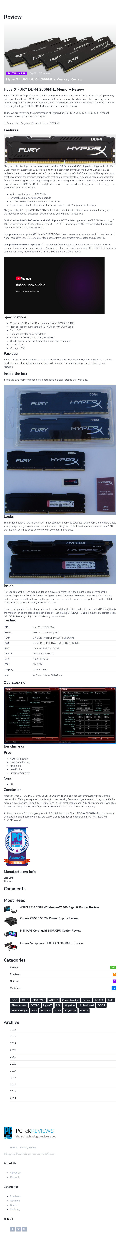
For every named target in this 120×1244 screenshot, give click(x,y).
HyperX (47, 1005)
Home (13, 1147)
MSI (58, 1005)
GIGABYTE (38, 1000)
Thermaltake (19, 1005)
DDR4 (101, 1005)
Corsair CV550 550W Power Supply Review (49, 918)
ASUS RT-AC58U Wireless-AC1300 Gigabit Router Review (59, 907)
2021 (13, 1043)
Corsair (86, 1000)
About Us (15, 1172)
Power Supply (20, 1010)
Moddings (62, 988)
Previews (62, 974)
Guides (62, 981)
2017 (13, 1070)
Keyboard (70, 1010)
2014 (13, 1091)
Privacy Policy (28, 1147)
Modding (15, 1209)
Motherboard (86, 1005)
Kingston (70, 1005)
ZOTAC (35, 1005)
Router (84, 1010)
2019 (13, 1057)
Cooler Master (70, 1000)
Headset (46, 1010)
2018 (13, 1064)
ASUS (24, 1000)
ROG (14, 1000)
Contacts (15, 1177)
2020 (13, 1050)
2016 (13, 1077)
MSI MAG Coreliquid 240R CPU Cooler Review (50, 930)
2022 (13, 1036)
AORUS (53, 1000)
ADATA (99, 1000)
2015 (13, 1084)
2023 (13, 1029)
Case (58, 1010)
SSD (34, 1010)
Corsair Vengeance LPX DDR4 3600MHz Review (51, 943)
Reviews (62, 967)
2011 (13, 1098)
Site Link (8, 878)
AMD (111, 1000)
